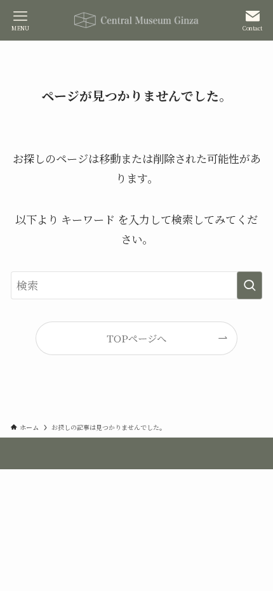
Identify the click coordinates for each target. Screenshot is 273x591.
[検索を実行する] (249, 285)
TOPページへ (136, 338)
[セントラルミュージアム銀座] (136, 20)
